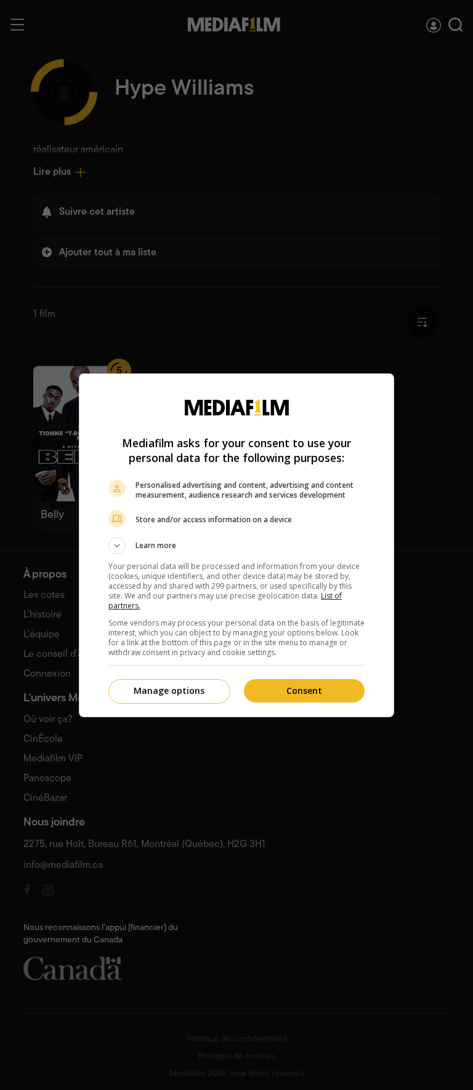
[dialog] (236, 545)
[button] (236, 545)
